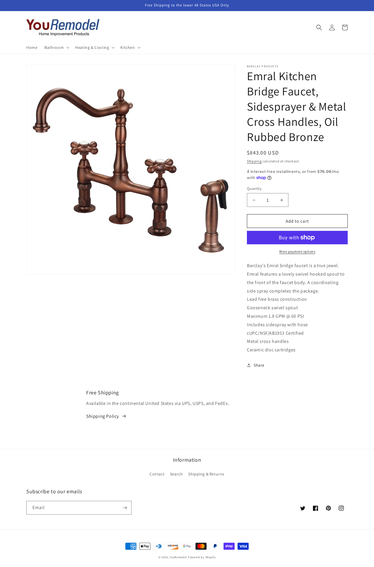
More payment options (297, 251)
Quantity (254, 188)
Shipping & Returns (206, 474)
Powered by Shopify (202, 557)
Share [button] (259, 365)
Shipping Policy (102, 416)
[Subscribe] (124, 508)
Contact (157, 474)
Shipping (254, 161)
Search (176, 474)
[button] (56, 47)
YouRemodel (178, 557)
